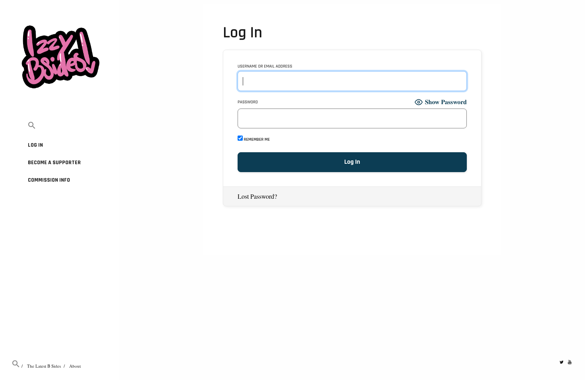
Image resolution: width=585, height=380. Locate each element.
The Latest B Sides (44, 366)
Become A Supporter (54, 162)
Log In (35, 145)
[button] (59, 125)
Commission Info (49, 180)
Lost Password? (257, 196)
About (75, 366)
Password (248, 102)
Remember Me (256, 139)
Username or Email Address (265, 66)
